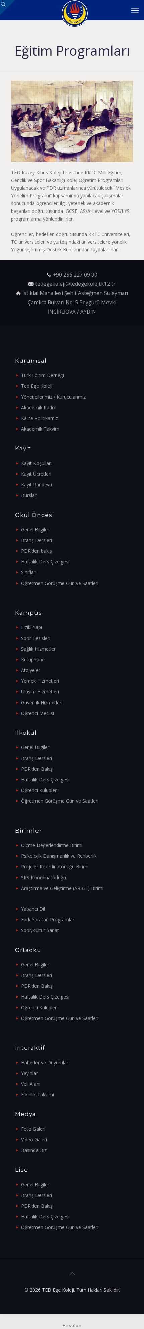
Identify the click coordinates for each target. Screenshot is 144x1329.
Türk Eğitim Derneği (42, 375)
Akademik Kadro (39, 407)
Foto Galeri (33, 1129)
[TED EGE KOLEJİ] (74, 10)
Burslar (29, 495)
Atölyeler (30, 670)
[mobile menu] (135, 10)
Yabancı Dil (33, 909)
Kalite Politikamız (39, 418)
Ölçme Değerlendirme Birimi (51, 845)
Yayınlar (29, 1073)
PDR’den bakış (36, 551)
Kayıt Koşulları (36, 463)
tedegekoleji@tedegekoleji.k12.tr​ (75, 283)
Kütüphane (33, 659)
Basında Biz (34, 1150)
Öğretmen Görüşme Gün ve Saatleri (59, 583)
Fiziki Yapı (31, 627)
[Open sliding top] (7, 7)
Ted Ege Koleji (36, 386)
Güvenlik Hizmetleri (41, 702)
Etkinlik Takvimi (37, 1094)
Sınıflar (28, 572)
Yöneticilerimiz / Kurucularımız (53, 397)
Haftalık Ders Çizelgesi (45, 561)
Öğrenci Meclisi (37, 713)
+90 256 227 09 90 (75, 274)
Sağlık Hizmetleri (39, 649)
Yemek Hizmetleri (40, 681)
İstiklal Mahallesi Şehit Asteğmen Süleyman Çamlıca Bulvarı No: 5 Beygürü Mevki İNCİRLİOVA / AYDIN (75, 302)
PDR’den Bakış (37, 769)
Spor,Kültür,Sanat (40, 930)
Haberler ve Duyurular (44, 1062)
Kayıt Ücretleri (36, 474)
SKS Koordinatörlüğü (43, 877)
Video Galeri (34, 1139)
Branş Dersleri (36, 540)
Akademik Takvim (40, 429)
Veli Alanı (30, 1084)
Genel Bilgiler (35, 529)
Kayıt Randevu (36, 484)
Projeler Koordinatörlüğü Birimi (54, 866)
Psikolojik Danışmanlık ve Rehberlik (59, 856)
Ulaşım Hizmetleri (40, 691)
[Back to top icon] (72, 1274)
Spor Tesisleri (35, 638)
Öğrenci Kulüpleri (39, 790)
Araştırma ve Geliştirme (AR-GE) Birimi (62, 888)
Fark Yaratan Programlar (47, 919)
